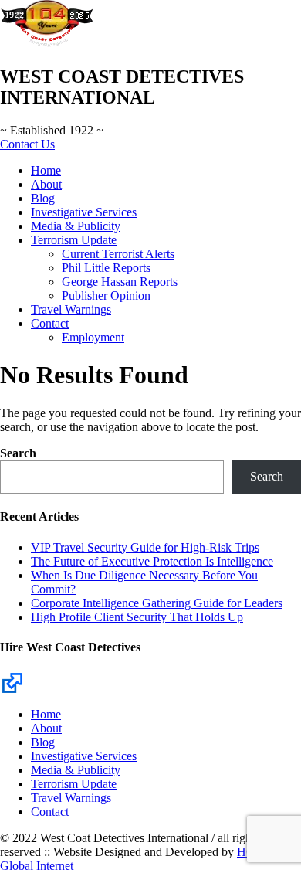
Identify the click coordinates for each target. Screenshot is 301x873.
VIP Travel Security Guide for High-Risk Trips (145, 547)
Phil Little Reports (106, 267)
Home (46, 170)
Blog (43, 198)
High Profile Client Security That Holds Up (137, 616)
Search (18, 453)
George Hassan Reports (120, 281)
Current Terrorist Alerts (118, 253)
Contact (50, 323)
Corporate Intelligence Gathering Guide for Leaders (156, 603)
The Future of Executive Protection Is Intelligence (152, 561)
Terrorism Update (74, 239)
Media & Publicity (75, 226)
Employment (93, 337)
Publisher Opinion (106, 295)
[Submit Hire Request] (12, 681)
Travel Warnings (71, 309)
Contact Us (27, 144)
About (46, 184)
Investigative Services (84, 212)
